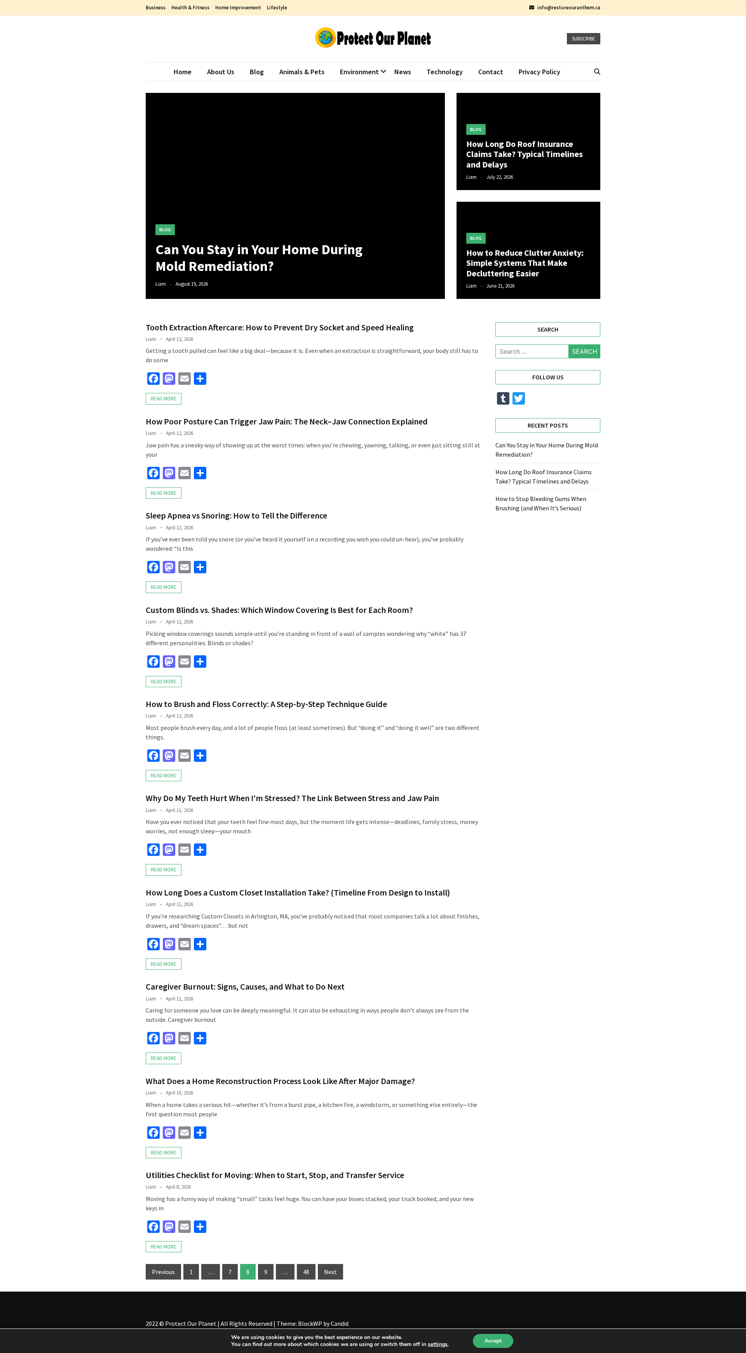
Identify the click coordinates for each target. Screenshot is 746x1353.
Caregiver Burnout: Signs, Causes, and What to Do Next (245, 986)
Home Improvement (238, 7)
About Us (220, 71)
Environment (359, 71)
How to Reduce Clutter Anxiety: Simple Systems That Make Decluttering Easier (525, 263)
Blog (257, 71)
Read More (163, 398)
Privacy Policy (539, 71)
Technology (445, 71)
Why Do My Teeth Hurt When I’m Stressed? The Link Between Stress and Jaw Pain (292, 798)
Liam (160, 284)
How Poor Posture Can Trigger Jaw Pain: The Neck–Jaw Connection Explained (287, 421)
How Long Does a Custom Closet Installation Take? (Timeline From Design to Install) (298, 892)
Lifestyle (277, 7)
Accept (493, 1340)
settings (438, 1344)
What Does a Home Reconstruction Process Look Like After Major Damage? (280, 1080)
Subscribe (583, 38)
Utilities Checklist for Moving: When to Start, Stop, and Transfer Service (275, 1175)
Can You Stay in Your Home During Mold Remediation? (259, 258)
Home (183, 71)
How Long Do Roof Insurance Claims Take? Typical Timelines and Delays (524, 154)
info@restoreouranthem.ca (568, 7)
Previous (163, 1272)
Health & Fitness (190, 7)
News (402, 71)
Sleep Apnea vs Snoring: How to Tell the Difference (236, 515)
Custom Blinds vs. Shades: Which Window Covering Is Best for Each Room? (279, 609)
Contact (490, 71)
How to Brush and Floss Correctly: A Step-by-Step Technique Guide (266, 703)
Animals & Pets (301, 71)
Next (330, 1272)
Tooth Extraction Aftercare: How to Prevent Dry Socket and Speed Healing (280, 327)
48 (306, 1272)
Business (156, 7)
